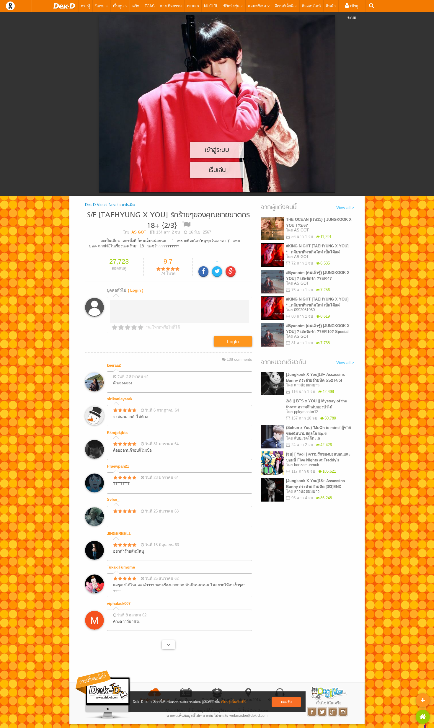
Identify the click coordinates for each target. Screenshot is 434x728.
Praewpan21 (118, 466)
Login (233, 341)
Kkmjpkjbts (117, 432)
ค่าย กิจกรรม (171, 6)
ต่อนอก (193, 6)
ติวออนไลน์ (311, 6)
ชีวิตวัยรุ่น (232, 6)
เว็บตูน (119, 6)
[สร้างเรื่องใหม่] (423, 700)
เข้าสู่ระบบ (352, 11)
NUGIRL (211, 6)
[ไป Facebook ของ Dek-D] (312, 711)
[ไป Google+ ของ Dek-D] (333, 711)
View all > (345, 207)
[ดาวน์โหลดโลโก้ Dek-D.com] (103, 694)
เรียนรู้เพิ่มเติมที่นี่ (234, 701)
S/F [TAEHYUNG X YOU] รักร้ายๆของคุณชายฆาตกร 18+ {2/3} (168, 221)
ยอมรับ (286, 701)
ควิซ (136, 6)
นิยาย (100, 6)
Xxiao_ (113, 500)
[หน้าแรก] (64, 6)
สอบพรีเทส (257, 6)
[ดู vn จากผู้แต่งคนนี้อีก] (168, 644)
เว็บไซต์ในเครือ (329, 703)
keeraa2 (114, 365)
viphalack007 (118, 603)
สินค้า (331, 6)
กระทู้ (85, 6)
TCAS (150, 6)
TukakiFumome (121, 567)
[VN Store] (423, 717)
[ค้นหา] (371, 6)
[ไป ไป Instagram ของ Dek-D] (343, 711)
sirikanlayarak (119, 399)
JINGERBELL (119, 533)
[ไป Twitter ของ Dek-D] (322, 711)
